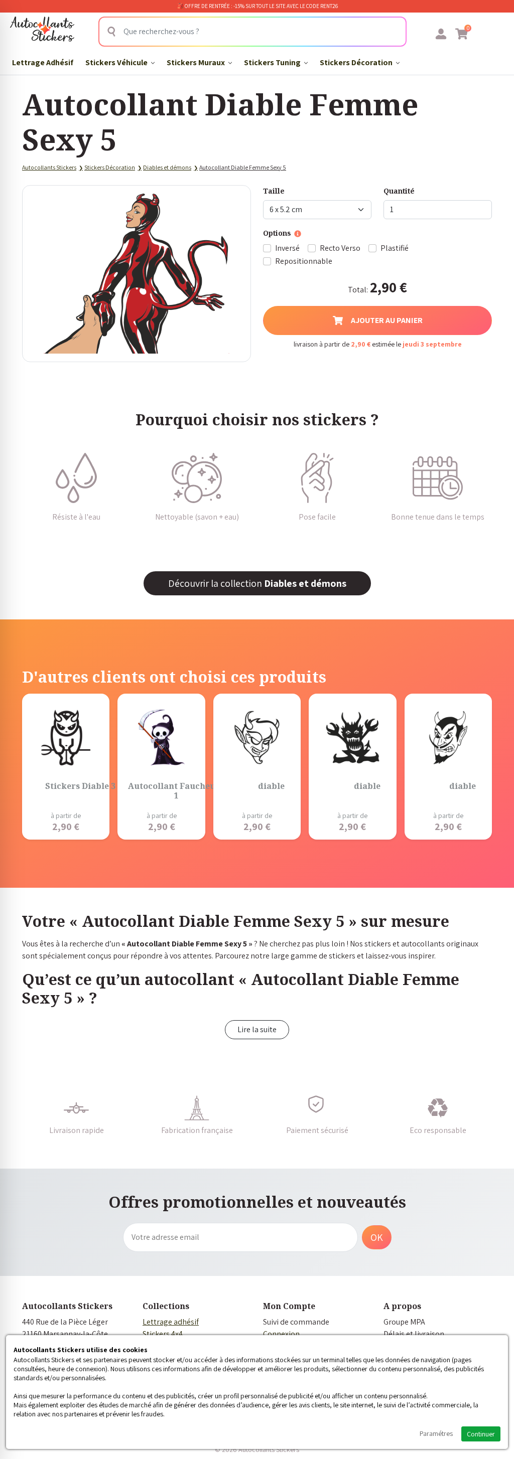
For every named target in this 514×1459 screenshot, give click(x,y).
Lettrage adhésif (171, 1322)
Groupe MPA (404, 1322)
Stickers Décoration (357, 62)
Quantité (399, 191)
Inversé (287, 248)
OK (376, 1237)
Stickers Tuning (273, 62)
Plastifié (394, 248)
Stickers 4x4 (163, 1334)
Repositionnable (303, 261)
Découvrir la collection (257, 583)
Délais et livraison (413, 1334)
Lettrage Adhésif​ (42, 62)
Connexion (281, 1334)
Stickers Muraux (196, 62)
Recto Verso (340, 248)
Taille (274, 191)
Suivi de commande (296, 1322)
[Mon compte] (441, 33)
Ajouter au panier (387, 320)
